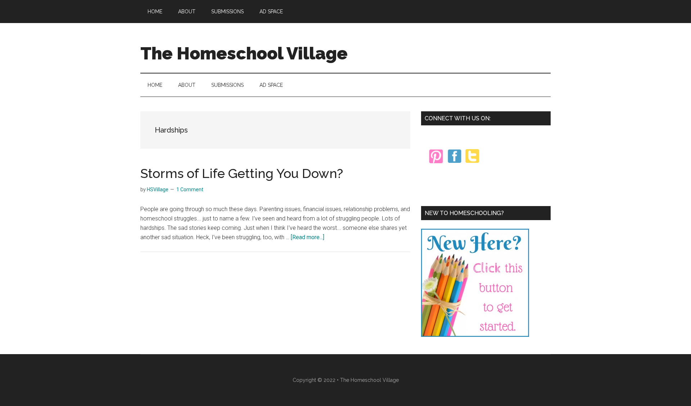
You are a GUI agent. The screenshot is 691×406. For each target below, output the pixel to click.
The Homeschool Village (244, 53)
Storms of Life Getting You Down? (241, 173)
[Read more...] (307, 237)
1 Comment (189, 189)
